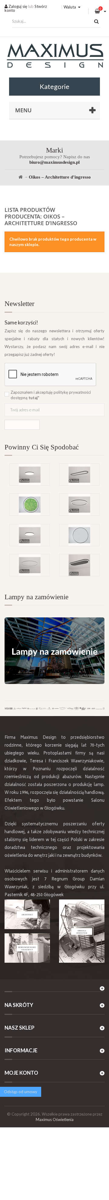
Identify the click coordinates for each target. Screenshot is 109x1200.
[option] (54, 493)
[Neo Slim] (30, 535)
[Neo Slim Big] (30, 474)
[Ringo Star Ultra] (79, 504)
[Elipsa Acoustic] (79, 565)
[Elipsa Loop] (79, 474)
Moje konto (21, 1073)
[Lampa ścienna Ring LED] (79, 535)
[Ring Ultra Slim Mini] (30, 565)
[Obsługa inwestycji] (81, 931)
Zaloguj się (17, 6)
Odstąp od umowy (20, 1091)
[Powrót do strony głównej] (20, 177)
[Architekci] (27, 914)
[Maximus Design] (54, 56)
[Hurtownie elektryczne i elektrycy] (27, 948)
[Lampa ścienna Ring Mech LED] (30, 504)
